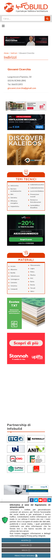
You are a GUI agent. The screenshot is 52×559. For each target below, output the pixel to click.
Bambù (12, 273)
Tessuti (32, 288)
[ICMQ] (16, 458)
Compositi (13, 289)
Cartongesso (14, 279)
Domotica (13, 198)
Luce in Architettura (37, 191)
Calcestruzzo (14, 276)
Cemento (13, 282)
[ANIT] (36, 448)
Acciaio (12, 266)
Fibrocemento (35, 265)
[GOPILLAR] (16, 468)
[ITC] (16, 438)
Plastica (32, 275)
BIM (11, 194)
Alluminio (13, 269)
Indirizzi (14, 53)
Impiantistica (14, 206)
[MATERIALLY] (36, 438)
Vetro (32, 291)
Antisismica (14, 186)
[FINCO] (36, 458)
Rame (32, 281)
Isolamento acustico (37, 184)
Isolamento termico (37, 188)
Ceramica (13, 286)
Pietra (32, 272)
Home (6, 53)
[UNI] (16, 448)
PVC (31, 278)
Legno (32, 268)
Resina (32, 285)
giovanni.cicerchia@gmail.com (22, 88)
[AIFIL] (36, 468)
